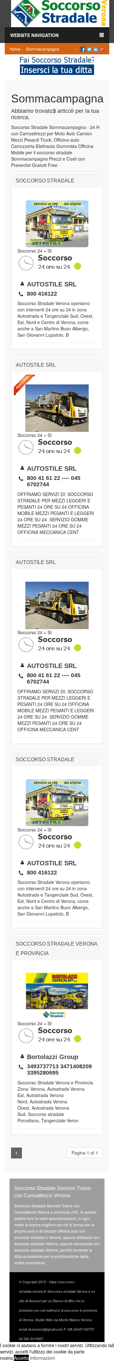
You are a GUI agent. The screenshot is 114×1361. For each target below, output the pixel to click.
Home (15, 49)
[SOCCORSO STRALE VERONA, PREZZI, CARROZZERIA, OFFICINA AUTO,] (60, 13)
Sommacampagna (42, 49)
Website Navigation (34, 35)
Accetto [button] (21, 1358)
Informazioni (42, 1358)
